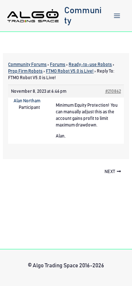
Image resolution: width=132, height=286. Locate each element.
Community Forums (27, 64)
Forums (57, 64)
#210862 (113, 91)
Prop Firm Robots (25, 71)
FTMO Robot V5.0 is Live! (70, 71)
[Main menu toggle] (117, 15)
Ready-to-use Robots (90, 64)
